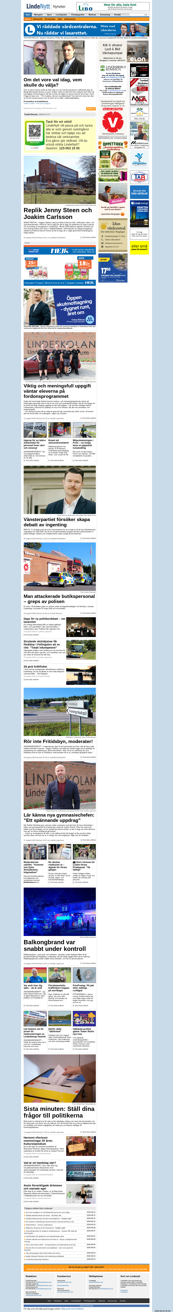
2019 (115, 1269)
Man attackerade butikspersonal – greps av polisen (59, 599)
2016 (102, 1269)
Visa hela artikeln (89, 237)
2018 (110, 1269)
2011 (80, 1269)
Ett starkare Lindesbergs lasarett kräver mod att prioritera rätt (50, 1222)
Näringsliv (38, 15)
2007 (63, 1269)
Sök (145, 14)
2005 (54, 1269)
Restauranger (50, 19)
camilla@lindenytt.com (44, 1285)
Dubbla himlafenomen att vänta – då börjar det (43, 1215)
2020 (119, 1269)
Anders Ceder (29, 103)
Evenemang (105, 15)
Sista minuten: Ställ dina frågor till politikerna (59, 1112)
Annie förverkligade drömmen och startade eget (43, 1187)
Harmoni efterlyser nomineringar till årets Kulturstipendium (38, 1140)
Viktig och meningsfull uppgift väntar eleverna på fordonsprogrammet (57, 391)
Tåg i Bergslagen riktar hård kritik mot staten (43, 1253)
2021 (123, 1269)
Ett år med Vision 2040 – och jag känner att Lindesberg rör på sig (50, 1245)
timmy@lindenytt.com (33, 1295)
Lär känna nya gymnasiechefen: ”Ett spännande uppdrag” (59, 817)
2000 (33, 1269)
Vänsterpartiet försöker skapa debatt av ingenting (57, 522)
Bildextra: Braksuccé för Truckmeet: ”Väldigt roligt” (46, 1228)
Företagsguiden (77, 15)
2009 (72, 1269)
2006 (59, 1269)
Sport (49, 15)
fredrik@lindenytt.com (43, 1282)
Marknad (92, 15)
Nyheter (28, 19)
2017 (106, 1269)
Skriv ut (92, 109)
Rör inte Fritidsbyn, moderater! (58, 741)
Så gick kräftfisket (35, 666)
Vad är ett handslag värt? (40, 1162)
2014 (93, 1269)
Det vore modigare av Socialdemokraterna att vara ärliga (48, 1212)
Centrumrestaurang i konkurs (37, 1259)
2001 (37, 1269)
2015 (97, 1269)
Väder (60, 19)
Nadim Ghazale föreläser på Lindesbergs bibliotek (45, 1256)
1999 (28, 1269)
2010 (76, 1269)
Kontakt (117, 15)
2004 (50, 1269)
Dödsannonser (70, 19)
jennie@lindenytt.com (43, 1289)
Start (28, 15)
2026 (145, 1269)
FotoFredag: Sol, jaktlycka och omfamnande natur (45, 1236)
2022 (128, 1269)
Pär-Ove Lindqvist (43, 103)
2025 (141, 1269)
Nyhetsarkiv (38, 19)
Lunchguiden (61, 15)
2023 (132, 1269)
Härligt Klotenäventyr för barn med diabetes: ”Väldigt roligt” (49, 1219)
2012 (84, 1269)
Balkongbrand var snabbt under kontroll (55, 945)
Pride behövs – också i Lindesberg (39, 1225)
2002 (41, 1269)
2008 (67, 1269)
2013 (89, 1269)
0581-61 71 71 (44, 114)
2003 (46, 1269)
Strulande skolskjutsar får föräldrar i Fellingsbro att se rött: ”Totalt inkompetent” (42, 644)
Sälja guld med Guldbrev (72, 1309)
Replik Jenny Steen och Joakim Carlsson (58, 213)
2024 (136, 1269)
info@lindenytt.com (64, 1282)
